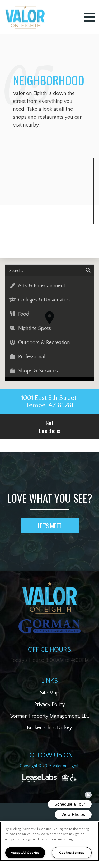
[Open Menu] (89, 17)
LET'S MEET (50, 525)
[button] (49, 286)
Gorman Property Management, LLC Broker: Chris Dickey (49, 722)
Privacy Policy (49, 704)
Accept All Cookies (25, 852)
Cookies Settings (71, 852)
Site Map (49, 693)
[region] (49, 841)
